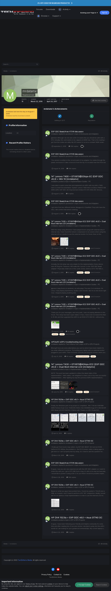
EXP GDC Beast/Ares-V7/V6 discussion (67, 131)
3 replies (69, 433)
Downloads (50, 9)
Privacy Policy (47, 574)
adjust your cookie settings (34, 586)
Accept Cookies (85, 585)
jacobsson (69, 134)
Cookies (66, 574)
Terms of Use (30, 584)
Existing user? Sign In (88, 13)
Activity (65, 9)
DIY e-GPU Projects (92, 344)
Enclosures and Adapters (90, 134)
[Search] (37, 64)
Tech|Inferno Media (25, 560)
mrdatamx (54, 134)
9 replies (70, 193)
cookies (49, 584)
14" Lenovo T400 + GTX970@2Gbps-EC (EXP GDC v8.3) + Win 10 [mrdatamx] (77, 177)
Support (56, 16)
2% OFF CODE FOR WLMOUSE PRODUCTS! (54, 3)
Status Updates (27, 64)
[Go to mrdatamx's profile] (47, 133)
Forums (39, 9)
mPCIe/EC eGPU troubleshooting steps (67, 342)
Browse (44, 16)
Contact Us (57, 574)
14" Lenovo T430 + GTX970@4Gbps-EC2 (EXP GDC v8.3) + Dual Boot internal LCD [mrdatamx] (78, 222)
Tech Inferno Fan (72, 344)
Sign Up (104, 12)
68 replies (69, 356)
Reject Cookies (101, 585)
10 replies (70, 248)
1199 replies (74, 146)
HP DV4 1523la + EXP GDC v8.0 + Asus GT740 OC (72, 399)
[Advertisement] (55, 41)
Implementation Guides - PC (81, 181)
